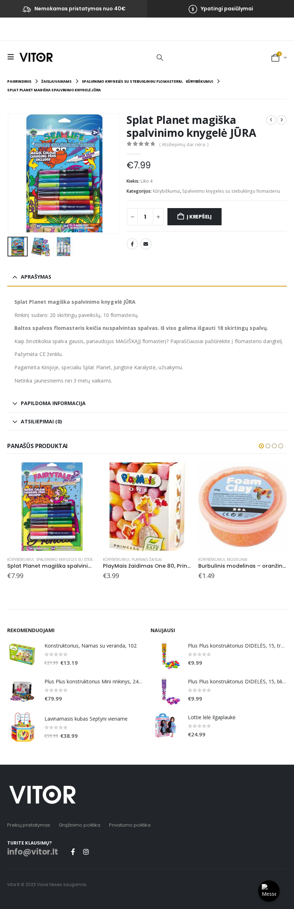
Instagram (86, 851)
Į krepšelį (199, 216)
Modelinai (237, 559)
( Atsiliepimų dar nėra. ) (183, 144)
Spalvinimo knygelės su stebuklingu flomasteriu (231, 191)
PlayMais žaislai (147, 559)
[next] (282, 120)
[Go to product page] (51, 506)
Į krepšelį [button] (83, 474)
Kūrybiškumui (166, 191)
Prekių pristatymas (28, 825)
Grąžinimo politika (79, 825)
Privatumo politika (130, 825)
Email (146, 244)
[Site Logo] (36, 57)
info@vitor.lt (32, 851)
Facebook (132, 244)
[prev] (271, 120)
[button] (12, 57)
